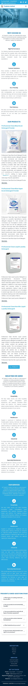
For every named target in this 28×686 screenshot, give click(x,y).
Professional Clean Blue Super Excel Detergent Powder (12, 190)
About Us (14, 648)
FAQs (14, 653)
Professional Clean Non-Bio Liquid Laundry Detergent (13, 308)
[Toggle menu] (26, 6)
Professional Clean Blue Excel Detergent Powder (12, 127)
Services (14, 651)
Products (14, 649)
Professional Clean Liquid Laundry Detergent (13, 248)
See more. (4, 182)
